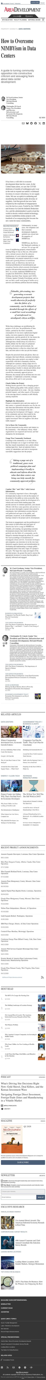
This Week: (22, 1186)
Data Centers (24, 29)
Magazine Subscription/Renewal (14, 1300)
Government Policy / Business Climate (32, 723)
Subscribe (35, 2)
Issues (43, 1121)
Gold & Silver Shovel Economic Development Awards (16, 1341)
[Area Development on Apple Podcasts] (19, 1367)
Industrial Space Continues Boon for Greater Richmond (8, 230)
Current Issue (7, 1308)
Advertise (17, 3)
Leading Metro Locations (8, 1347)
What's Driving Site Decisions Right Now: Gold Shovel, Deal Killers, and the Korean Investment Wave (22, 1086)
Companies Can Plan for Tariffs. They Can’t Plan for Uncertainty (19, 616)
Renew (42, 3)
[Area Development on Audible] (31, 1367)
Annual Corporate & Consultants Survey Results (15, 1344)
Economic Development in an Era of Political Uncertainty (17, 697)
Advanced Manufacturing (30, 777)
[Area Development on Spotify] (25, 1367)
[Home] (14, 1367)
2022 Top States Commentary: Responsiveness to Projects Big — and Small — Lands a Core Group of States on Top (21, 626)
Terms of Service (41, 1377)
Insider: (22, 1181)
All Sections (43, 20)
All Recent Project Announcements (12, 977)
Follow (16, 16)
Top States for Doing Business (9, 1350)
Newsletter (6, 1304)
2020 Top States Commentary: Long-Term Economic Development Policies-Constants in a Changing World (22, 677)
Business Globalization (13, 613)
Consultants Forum (8, 3)
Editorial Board (34, 20)
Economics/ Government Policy (16, 694)
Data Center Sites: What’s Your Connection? (8, 241)
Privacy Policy (30, 1377)
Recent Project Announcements (10, 1331)
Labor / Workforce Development (10, 1325)
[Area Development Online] (22, 1372)
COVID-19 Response (12, 685)
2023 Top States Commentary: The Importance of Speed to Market (21, 667)
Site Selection (5, 1328)
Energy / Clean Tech (10, 776)
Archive (42, 1175)
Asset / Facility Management (9, 1323)
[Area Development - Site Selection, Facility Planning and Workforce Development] (23, 9)
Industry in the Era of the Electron (9, 236)
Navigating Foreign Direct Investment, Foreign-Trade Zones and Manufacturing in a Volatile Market (22, 1097)
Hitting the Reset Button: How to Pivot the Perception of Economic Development (19, 688)
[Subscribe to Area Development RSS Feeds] (8, 1367)
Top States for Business (14, 622)
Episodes (42, 1077)
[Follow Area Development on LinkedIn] (2, 1367)
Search (30, 16)
